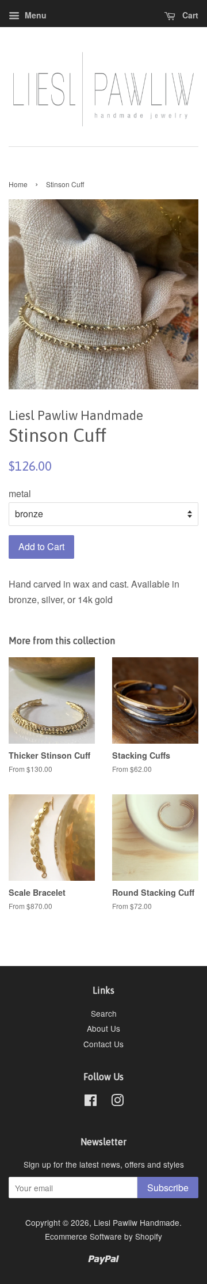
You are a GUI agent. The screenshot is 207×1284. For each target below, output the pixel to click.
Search (104, 1013)
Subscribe (168, 1187)
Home (18, 184)
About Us (103, 1028)
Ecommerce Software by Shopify (103, 1236)
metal (20, 493)
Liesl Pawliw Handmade (136, 1222)
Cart (189, 15)
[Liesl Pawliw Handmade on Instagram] (117, 1102)
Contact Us (103, 1044)
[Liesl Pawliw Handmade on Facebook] (90, 1102)
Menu (34, 15)
